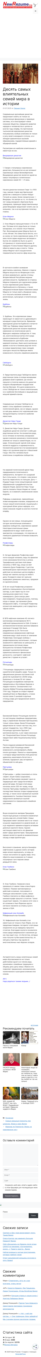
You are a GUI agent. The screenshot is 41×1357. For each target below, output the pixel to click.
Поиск (5, 1212)
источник (34, 1025)
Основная (9, 1118)
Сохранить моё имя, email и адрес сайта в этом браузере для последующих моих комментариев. (21, 1187)
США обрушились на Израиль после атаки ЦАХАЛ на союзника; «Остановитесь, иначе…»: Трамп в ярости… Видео (19, 1246)
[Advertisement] (20, 37)
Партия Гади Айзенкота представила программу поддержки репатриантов (20, 1306)
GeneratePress (20, 1354)
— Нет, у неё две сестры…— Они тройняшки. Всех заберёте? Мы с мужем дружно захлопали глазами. (20, 1316)
